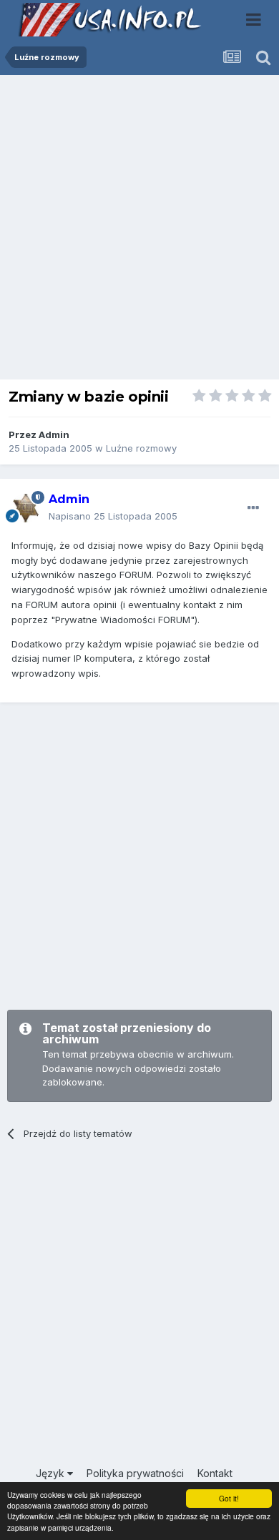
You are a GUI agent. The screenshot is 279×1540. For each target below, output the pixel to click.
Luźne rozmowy (141, 448)
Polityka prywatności (135, 1473)
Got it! (229, 1498)
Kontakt (214, 1473)
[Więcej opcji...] (253, 508)
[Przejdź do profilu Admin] (25, 508)
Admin (54, 434)
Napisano (113, 516)
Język (51, 1473)
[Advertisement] (139, 230)
